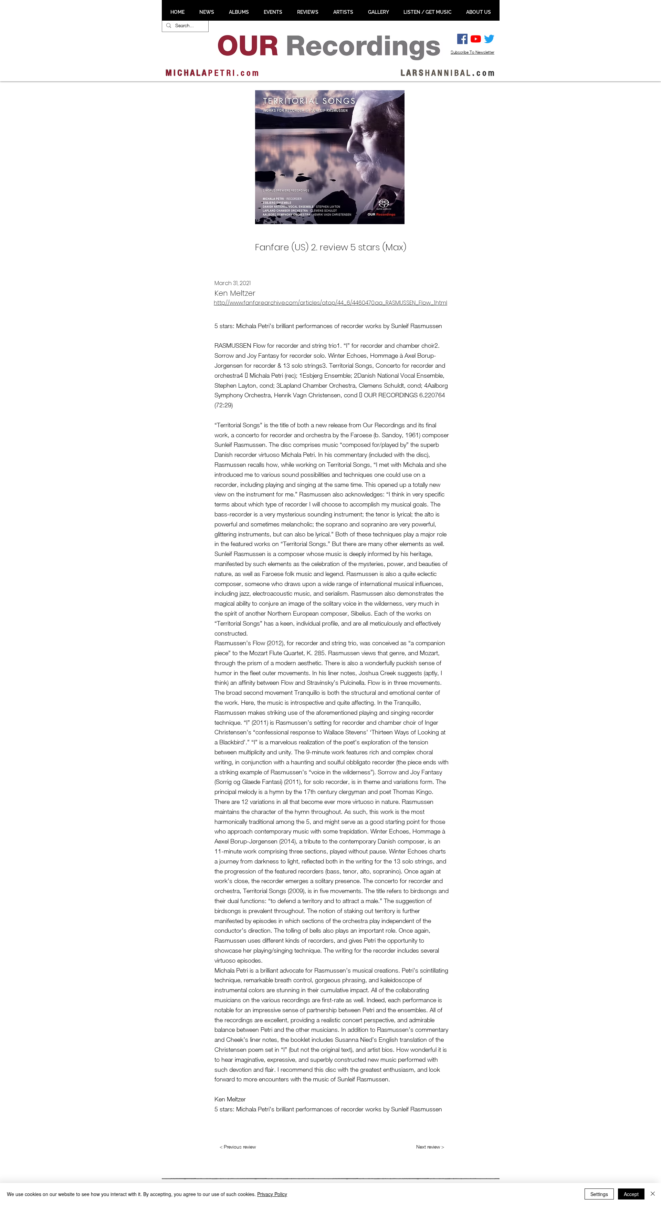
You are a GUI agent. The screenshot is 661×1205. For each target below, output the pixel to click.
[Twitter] (489, 39)
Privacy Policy (272, 1194)
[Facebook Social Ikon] (462, 39)
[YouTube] (476, 39)
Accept (631, 1194)
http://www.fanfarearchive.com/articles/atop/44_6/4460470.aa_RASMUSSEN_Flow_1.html (330, 303)
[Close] (653, 1193)
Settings (599, 1194)
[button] (206, 12)
